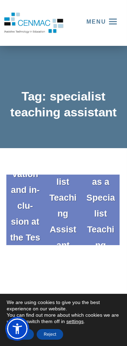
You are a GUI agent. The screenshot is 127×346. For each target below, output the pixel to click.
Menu (96, 22)
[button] (17, 328)
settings (75, 321)
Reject (50, 334)
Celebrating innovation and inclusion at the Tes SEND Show (25, 197)
